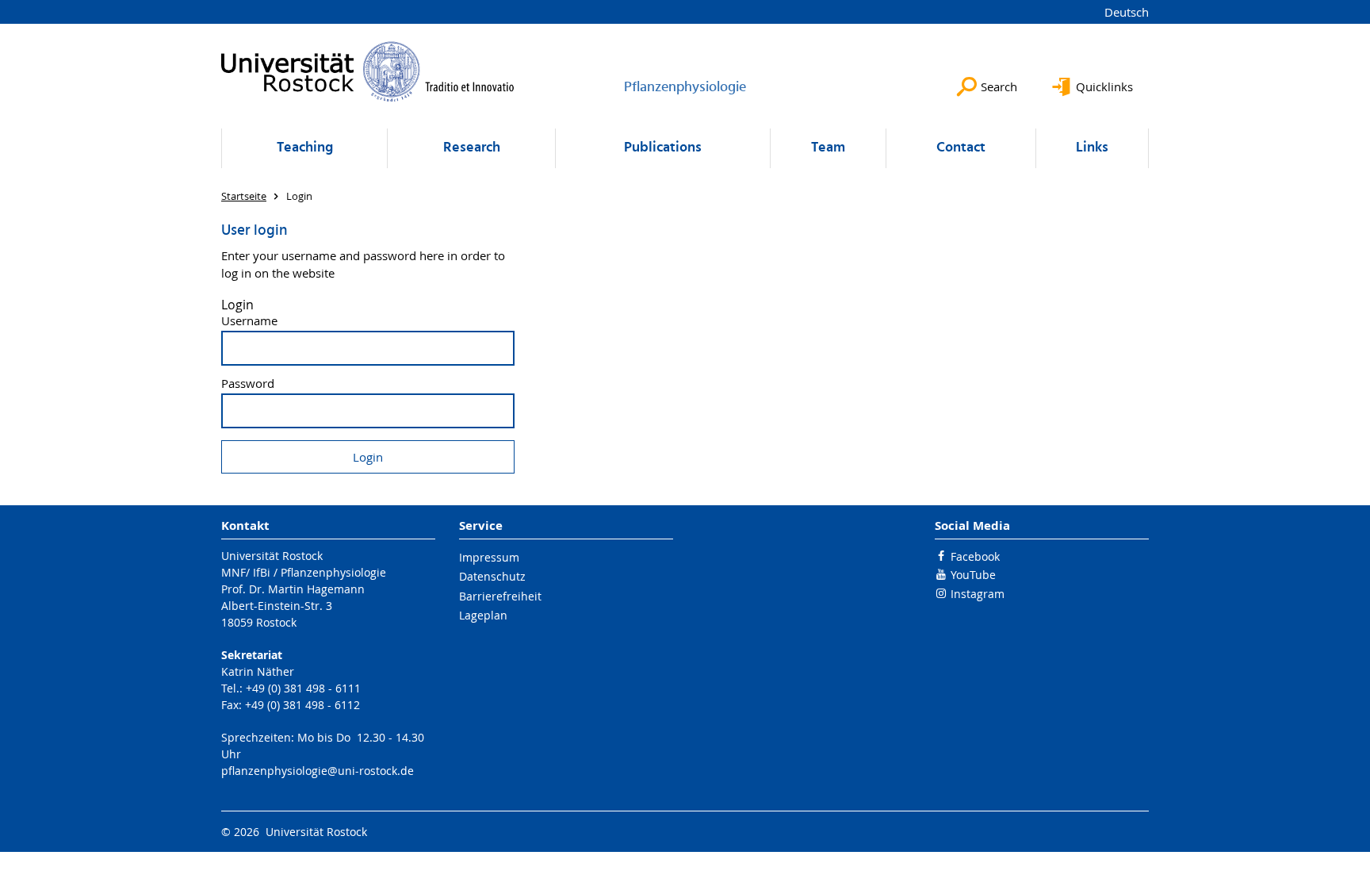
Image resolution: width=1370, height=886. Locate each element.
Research (471, 147)
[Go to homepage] (368, 71)
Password (247, 383)
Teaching (305, 147)
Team (828, 147)
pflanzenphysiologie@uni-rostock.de (317, 770)
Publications (663, 147)
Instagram (978, 593)
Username (249, 321)
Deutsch (1126, 12)
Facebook (975, 556)
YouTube (973, 574)
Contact (960, 147)
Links (1092, 147)
